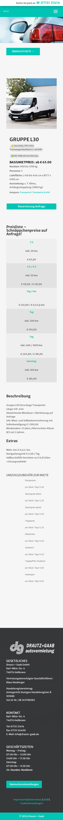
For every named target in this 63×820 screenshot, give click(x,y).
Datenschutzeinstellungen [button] (24, 784)
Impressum (19, 799)
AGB (46, 799)
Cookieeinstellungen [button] (31, 803)
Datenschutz (35, 799)
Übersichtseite (21, 51)
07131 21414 (48, 3)
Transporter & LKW (41, 192)
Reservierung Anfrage (31, 206)
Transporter (25, 192)
